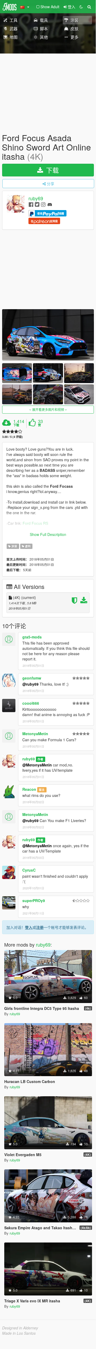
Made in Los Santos (19, 1333)
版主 (42, 790)
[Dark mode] (81, 6)
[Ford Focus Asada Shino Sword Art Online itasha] (48, 335)
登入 (28, 927)
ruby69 (35, 198)
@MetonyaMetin (37, 764)
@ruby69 (30, 684)
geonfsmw (31, 678)
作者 (40, 759)
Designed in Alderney (20, 1327)
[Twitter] (37, 204)
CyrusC (29, 870)
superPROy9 (33, 900)
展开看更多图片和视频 (48, 409)
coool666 (30, 703)
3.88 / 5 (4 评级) (12, 436)
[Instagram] (43, 204)
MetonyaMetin (35, 733)
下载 (51, 170)
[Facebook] (31, 204)
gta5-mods (32, 637)
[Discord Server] (50, 204)
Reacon (29, 789)
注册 (40, 927)
